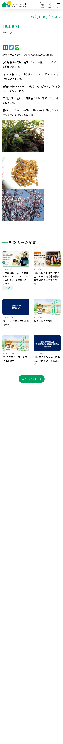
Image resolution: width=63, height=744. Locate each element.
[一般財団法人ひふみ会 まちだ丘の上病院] (14, 5)
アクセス (50, 7)
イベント (8, 288)
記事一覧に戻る (29, 379)
